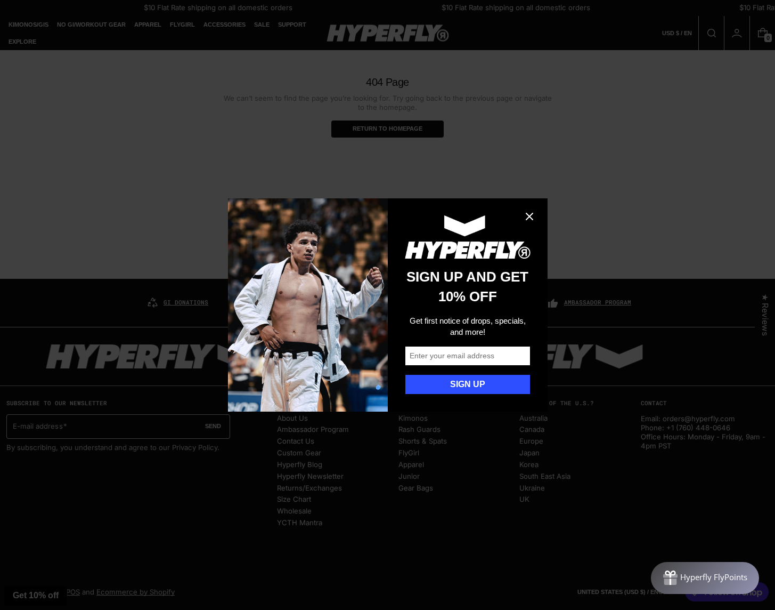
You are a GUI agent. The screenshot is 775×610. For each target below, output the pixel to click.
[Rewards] (705, 578)
